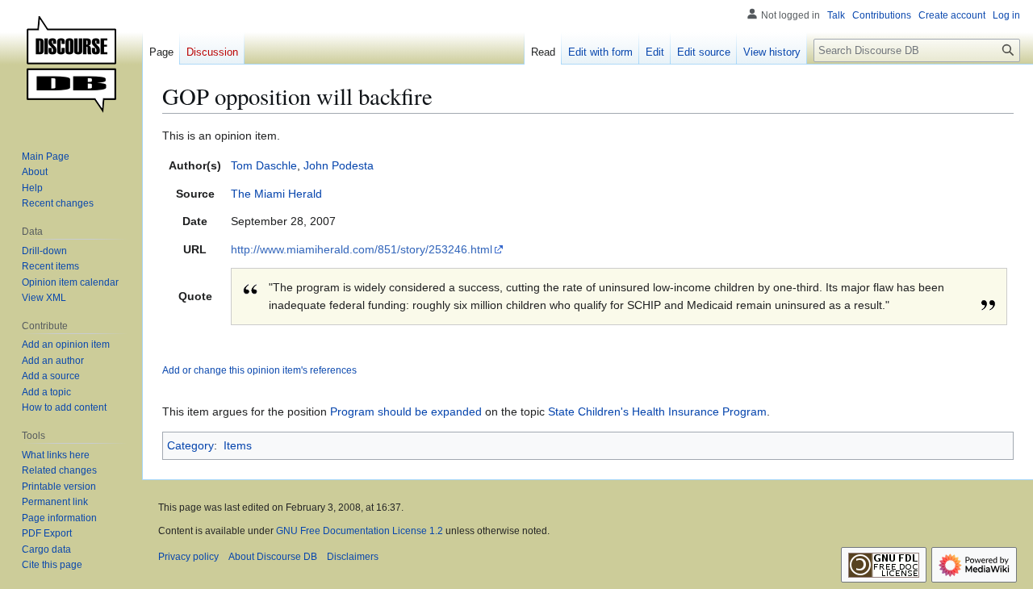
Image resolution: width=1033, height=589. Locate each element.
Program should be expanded (406, 411)
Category (190, 445)
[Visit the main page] (71, 64)
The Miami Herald (276, 193)
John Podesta (338, 165)
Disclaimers (352, 556)
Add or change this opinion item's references (259, 370)
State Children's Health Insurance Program (657, 411)
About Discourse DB (272, 556)
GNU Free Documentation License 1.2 (359, 531)
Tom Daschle (264, 165)
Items (238, 445)
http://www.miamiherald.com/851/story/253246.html (361, 249)
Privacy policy (188, 556)
